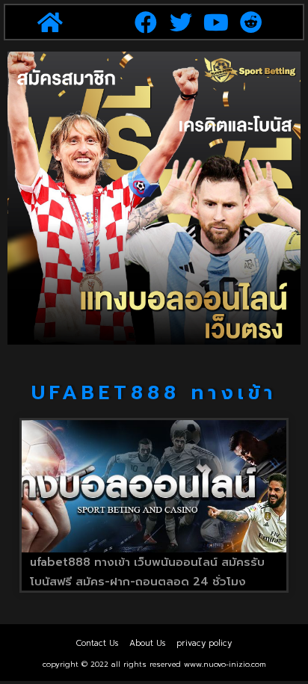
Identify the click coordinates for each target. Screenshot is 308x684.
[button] (49, 22)
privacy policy (204, 643)
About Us (147, 643)
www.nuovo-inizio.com (225, 664)
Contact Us (97, 643)
